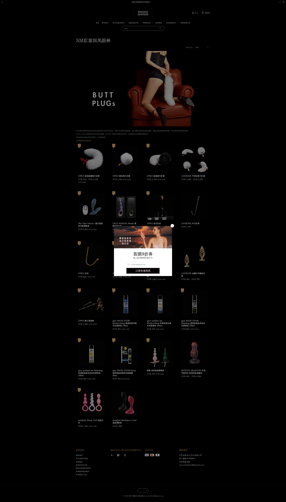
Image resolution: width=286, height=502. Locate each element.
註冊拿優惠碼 (143, 270)
